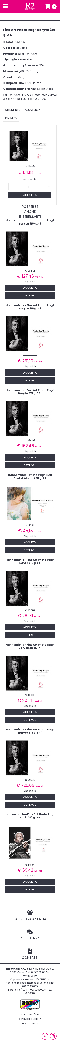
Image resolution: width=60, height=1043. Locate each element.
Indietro (11, 118)
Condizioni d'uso (30, 1014)
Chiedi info (13, 110)
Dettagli (30, 295)
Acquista (30, 195)
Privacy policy (30, 1023)
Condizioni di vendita (30, 1019)
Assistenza (32, 110)
